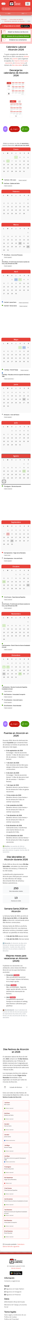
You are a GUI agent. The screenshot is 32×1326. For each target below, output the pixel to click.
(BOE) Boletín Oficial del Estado (14, 1302)
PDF (25, 129)
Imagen (15, 129)
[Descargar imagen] (16, 88)
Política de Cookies (10, 1317)
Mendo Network (16, 1268)
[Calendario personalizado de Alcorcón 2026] (5, 129)
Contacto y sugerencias (12, 1281)
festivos (26, 56)
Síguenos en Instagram (13, 1292)
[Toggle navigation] (27, 4)
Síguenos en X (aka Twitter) (15, 1289)
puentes (15, 59)
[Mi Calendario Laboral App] (16, 1273)
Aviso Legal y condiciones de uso (15, 1315)
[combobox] (16, 9)
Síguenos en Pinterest (13, 1295)
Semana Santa (19, 63)
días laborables (17, 65)
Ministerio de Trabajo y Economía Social (15, 1306)
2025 (9, 13)
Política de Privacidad (11, 1319)
